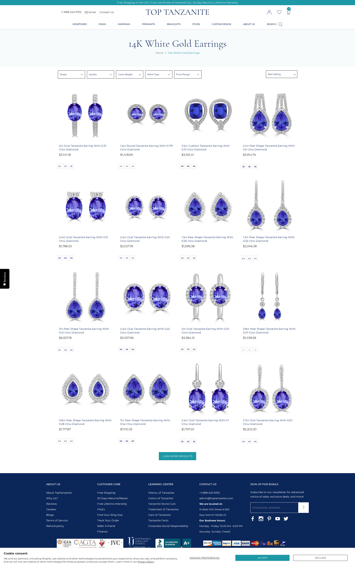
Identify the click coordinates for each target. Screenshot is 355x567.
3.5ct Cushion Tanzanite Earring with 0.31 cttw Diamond (206, 147)
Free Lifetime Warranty (112, 503)
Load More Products (177, 456)
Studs (196, 24)
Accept (262, 557)
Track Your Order (108, 520)
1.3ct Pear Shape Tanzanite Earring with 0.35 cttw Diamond (269, 239)
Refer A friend (106, 526)
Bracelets (173, 24)
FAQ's (101, 509)
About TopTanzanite (59, 492)
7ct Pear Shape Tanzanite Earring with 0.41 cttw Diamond (84, 330)
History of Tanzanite (161, 492)
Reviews (51, 503)
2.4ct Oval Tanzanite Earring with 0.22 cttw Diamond (145, 330)
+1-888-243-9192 (71, 12)
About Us (249, 24)
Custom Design (221, 24)
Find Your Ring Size (109, 515)
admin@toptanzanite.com (216, 498)
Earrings (124, 24)
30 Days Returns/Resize (112, 498)
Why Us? (52, 498)
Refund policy (55, 526)
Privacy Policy (146, 561)
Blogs (50, 515)
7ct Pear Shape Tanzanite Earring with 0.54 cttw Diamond (145, 422)
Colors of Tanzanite (160, 498)
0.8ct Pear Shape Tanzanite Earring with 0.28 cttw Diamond (85, 422)
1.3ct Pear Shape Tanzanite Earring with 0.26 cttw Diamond (207, 239)
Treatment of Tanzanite (163, 509)
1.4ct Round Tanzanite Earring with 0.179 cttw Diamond (146, 147)
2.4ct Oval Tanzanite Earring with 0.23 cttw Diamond (145, 239)
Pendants (148, 24)
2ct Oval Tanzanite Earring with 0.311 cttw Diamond (205, 330)
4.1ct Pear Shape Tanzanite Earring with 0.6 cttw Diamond (269, 147)
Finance (102, 531)
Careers (51, 509)
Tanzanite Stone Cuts (162, 503)
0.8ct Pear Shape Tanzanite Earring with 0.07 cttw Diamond (269, 330)
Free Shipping (106, 492)
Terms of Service (57, 520)
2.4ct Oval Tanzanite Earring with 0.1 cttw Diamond (205, 422)
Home (159, 53)
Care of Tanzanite (159, 515)
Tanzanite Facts (158, 520)
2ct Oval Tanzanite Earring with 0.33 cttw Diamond (82, 147)
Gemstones (79, 24)
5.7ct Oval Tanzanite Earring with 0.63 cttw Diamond (267, 422)
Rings (102, 24)
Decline (320, 557)
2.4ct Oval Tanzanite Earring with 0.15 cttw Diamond (83, 239)
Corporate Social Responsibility (168, 526)
